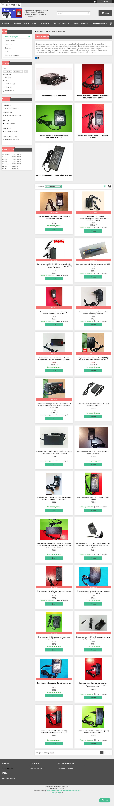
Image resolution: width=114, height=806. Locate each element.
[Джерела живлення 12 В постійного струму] (54, 158)
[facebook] (36, 58)
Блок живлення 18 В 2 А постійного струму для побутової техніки (54, 592)
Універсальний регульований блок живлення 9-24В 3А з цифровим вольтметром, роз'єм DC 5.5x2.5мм (54, 405)
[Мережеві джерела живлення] (54, 79)
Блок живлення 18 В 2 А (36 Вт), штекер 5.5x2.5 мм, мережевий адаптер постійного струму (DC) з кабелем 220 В (54, 266)
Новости (8, 44)
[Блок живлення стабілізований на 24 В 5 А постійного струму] (93, 390)
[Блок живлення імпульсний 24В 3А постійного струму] (93, 484)
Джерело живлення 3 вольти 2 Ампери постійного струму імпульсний (54, 312)
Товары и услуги (20, 23)
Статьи (7, 48)
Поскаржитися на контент (54, 790)
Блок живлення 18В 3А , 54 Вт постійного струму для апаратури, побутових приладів (54, 452)
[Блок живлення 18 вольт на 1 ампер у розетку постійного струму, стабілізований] (54, 484)
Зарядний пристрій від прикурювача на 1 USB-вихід (93, 265)
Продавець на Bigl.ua (57, 788)
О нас (34, 23)
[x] (38, 58)
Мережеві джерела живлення (54, 95)
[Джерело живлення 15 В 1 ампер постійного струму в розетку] (93, 438)
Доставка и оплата (61, 23)
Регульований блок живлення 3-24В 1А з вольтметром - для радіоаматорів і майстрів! (54, 358)
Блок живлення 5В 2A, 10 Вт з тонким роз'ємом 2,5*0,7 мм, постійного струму (93, 638)
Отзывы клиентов (99, 23)
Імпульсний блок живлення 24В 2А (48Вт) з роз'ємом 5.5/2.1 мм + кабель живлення (93, 358)
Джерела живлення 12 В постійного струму (54, 175)
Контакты (45, 23)
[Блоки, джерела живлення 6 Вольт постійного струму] (54, 118)
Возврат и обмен (81, 23)
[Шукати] (88, 13)
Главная (5, 23)
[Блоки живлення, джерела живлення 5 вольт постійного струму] (93, 79)
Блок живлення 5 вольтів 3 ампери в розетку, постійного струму (93, 592)
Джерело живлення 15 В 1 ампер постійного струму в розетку (93, 452)
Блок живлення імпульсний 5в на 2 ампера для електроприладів (54, 684)
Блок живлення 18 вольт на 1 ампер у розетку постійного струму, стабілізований (54, 498)
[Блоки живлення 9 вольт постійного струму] (93, 118)
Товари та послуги (45, 31)
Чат (106, 800)
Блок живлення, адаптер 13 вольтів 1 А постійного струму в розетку (93, 312)
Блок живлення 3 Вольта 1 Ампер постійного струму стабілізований (54, 217)
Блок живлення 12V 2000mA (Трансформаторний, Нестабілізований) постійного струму (93, 218)
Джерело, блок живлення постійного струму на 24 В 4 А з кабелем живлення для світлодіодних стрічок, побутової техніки (54, 545)
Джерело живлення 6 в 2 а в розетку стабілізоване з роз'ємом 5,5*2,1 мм (54, 731)
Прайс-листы (10, 40)
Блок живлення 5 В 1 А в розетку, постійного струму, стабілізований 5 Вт (54, 638)
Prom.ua (67, 786)
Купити (54, 229)
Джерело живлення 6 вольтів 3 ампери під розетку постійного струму (93, 731)
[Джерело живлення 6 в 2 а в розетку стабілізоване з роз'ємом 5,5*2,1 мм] (54, 717)
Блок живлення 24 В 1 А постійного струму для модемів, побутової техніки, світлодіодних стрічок (93, 545)
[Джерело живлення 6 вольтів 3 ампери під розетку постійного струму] (93, 717)
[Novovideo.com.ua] (12, 13)
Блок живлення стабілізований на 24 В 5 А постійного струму (93, 404)
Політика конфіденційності (71, 790)
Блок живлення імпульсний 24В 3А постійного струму (93, 498)
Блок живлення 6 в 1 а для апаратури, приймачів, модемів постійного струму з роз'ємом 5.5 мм (93, 684)
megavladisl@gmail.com (13, 115)
